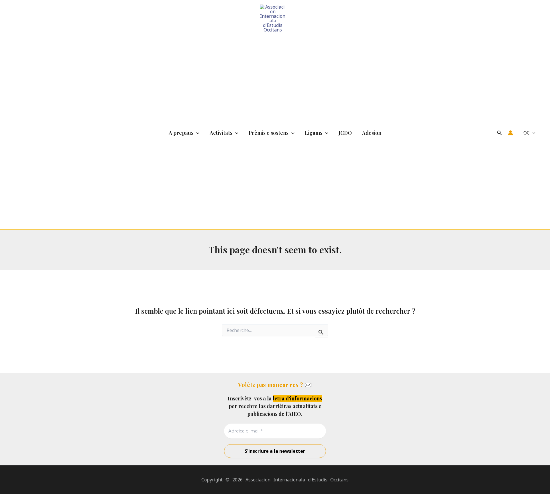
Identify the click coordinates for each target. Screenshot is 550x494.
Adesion (371, 132)
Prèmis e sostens (268, 132)
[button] (196, 133)
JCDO (345, 132)
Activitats (221, 132)
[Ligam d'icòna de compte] (510, 132)
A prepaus (181, 132)
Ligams (313, 132)
